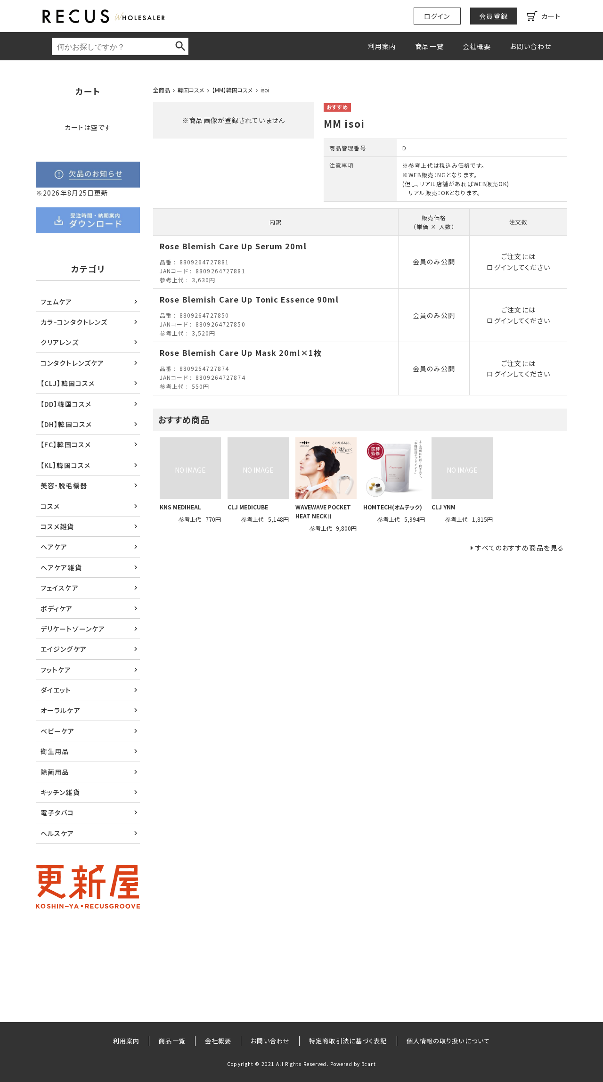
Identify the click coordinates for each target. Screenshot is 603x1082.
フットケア (56, 669)
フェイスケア (60, 587)
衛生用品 (55, 751)
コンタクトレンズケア (72, 363)
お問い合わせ (530, 46)
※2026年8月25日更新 (72, 192)
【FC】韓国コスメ (66, 444)
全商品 (161, 90)
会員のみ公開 (434, 261)
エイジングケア (64, 649)
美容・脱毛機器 (64, 485)
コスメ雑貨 (57, 526)
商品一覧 (429, 46)
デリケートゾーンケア (73, 628)
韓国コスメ (191, 90)
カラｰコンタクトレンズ (74, 322)
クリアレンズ (60, 342)
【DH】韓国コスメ (66, 424)
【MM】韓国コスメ (232, 90)
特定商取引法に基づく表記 (348, 1040)
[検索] (180, 46)
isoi (265, 90)
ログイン (437, 16)
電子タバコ (57, 812)
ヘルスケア (57, 833)
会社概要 (477, 46)
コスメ (50, 506)
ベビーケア (58, 731)
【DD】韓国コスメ (66, 404)
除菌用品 (55, 772)
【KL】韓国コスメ (65, 465)
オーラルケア (61, 710)
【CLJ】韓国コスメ (68, 383)
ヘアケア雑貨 (61, 567)
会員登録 (493, 16)
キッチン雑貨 (60, 792)
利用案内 (382, 46)
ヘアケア (54, 546)
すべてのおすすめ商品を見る (519, 547)
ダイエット (56, 690)
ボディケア (57, 608)
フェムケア (57, 301)
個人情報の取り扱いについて (448, 1040)
